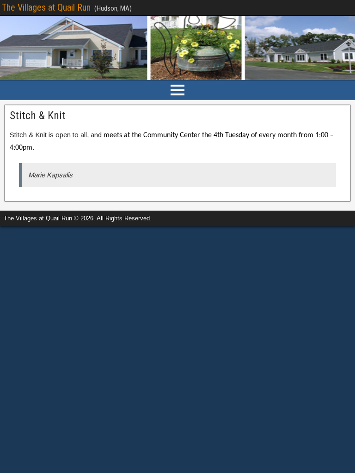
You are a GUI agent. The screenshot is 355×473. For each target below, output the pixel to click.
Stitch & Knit (38, 115)
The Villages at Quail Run (46, 7)
